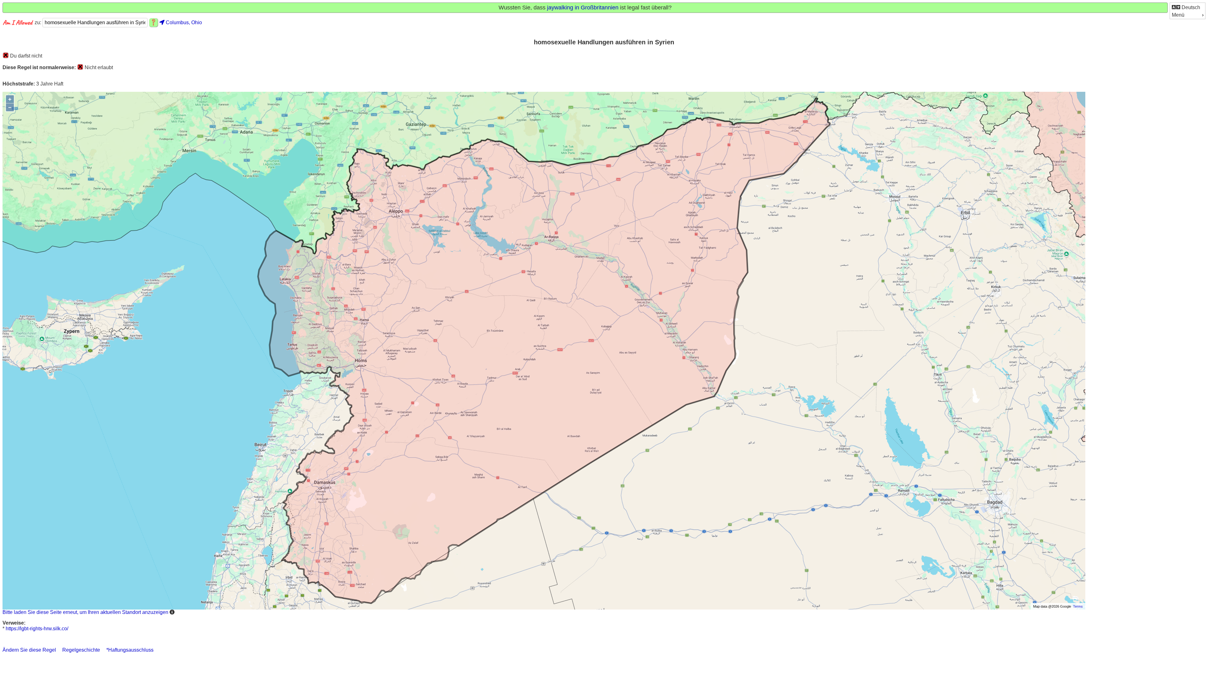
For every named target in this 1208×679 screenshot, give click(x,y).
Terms (1078, 606)
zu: (38, 22)
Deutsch (1190, 7)
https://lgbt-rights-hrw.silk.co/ (37, 628)
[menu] (1187, 11)
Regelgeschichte (81, 650)
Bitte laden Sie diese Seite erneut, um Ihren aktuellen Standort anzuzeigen (85, 612)
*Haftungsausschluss (130, 650)
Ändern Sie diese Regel (29, 650)
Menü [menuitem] (1178, 15)
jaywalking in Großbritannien (582, 7)
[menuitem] (1187, 7)
